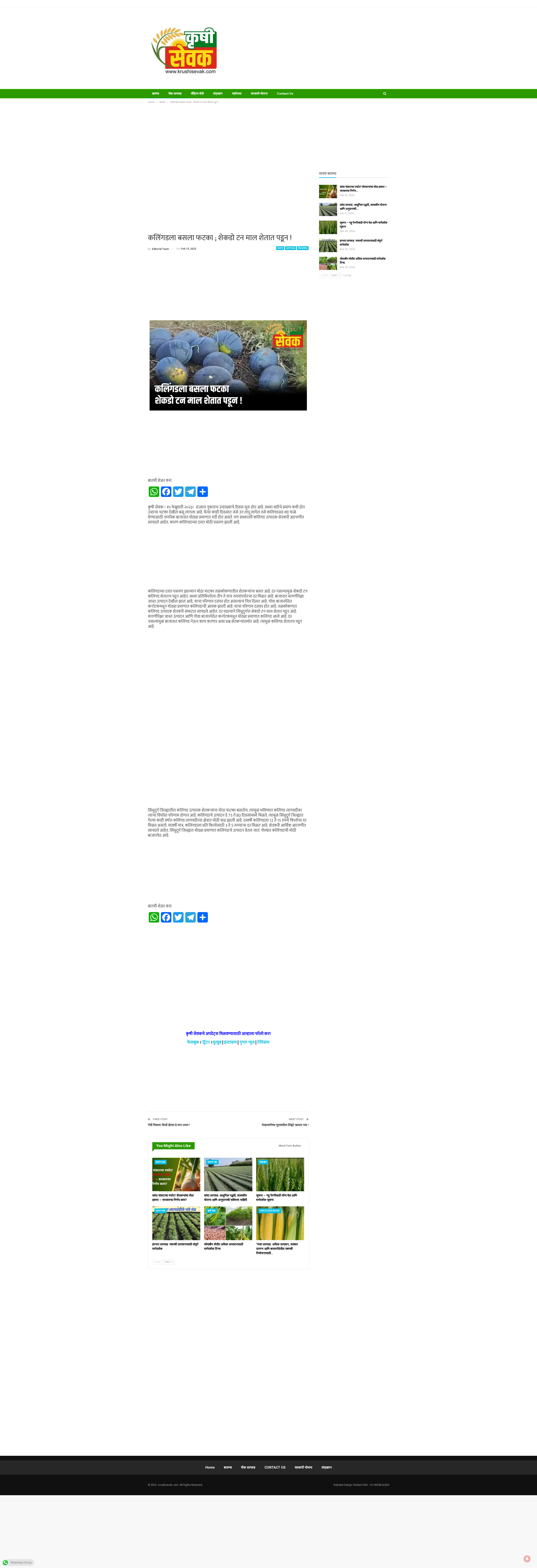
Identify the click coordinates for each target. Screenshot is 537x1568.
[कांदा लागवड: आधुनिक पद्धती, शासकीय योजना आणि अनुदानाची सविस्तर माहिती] (228, 1174)
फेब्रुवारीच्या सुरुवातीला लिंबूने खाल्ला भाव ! (285, 1125)
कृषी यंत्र (211, 1210)
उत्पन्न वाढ (290, 248)
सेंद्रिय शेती (197, 93)
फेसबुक (193, 1042)
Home (210, 1467)
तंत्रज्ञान (218, 93)
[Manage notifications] (527, 1558)
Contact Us (285, 93)
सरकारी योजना (259, 93)
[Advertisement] (310, 48)
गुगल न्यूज (247, 1042)
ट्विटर (206, 1042)
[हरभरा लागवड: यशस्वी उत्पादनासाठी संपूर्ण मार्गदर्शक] (176, 1223)
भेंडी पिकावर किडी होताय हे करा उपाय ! (169, 1125)
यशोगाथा (236, 93)
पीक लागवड (174, 93)
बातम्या (155, 93)
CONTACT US (275, 1467)
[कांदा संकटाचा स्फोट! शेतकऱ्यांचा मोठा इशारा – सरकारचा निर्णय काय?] (176, 1174)
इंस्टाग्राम (230, 1042)
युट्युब (217, 1042)
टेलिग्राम (263, 1042)
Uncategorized (270, 1210)
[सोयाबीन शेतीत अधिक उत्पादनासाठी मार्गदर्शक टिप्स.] (228, 1223)
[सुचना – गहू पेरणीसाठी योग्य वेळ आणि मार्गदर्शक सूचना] (280, 1174)
